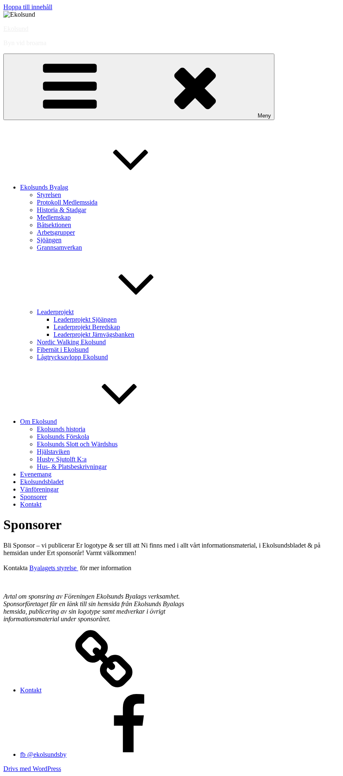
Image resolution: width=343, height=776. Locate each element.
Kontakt (30, 504)
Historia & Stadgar (61, 209)
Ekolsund (15, 28)
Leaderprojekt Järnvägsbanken (94, 334)
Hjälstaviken (53, 451)
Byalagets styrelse (53, 567)
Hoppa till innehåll (27, 6)
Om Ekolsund (38, 421)
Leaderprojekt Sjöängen (85, 319)
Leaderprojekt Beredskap (87, 326)
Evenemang (35, 474)
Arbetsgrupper (56, 232)
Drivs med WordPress (32, 768)
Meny (264, 116)
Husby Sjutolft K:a (62, 459)
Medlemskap (54, 217)
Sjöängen (49, 239)
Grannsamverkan (59, 247)
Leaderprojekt (55, 311)
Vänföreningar (39, 489)
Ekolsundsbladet (42, 481)
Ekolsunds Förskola (63, 436)
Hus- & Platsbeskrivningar (72, 466)
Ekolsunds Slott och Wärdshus (77, 444)
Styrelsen (49, 194)
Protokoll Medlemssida (67, 202)
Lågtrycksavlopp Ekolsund (72, 357)
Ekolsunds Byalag (44, 187)
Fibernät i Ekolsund (63, 349)
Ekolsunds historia (61, 429)
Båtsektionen (54, 224)
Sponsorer (33, 496)
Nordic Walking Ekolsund (71, 342)
